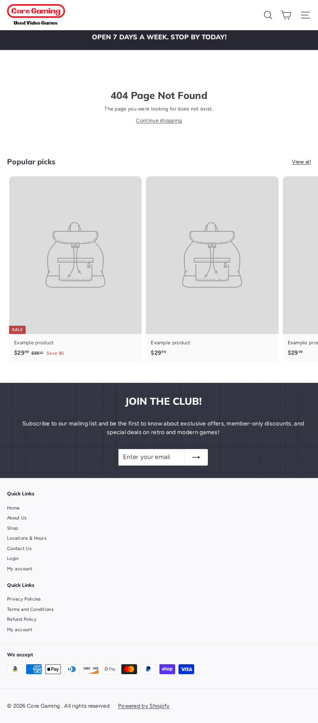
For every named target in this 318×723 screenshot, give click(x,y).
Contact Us (19, 548)
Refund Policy (21, 619)
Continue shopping (159, 120)
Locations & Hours (26, 538)
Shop (12, 528)
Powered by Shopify (143, 706)
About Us (16, 518)
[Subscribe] (196, 457)
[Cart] (286, 15)
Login (13, 558)
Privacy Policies (24, 599)
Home (13, 508)
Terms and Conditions (30, 609)
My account (19, 569)
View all (301, 162)
